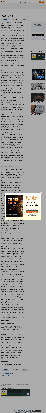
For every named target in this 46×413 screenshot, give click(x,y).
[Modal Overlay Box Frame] (23, 206)
